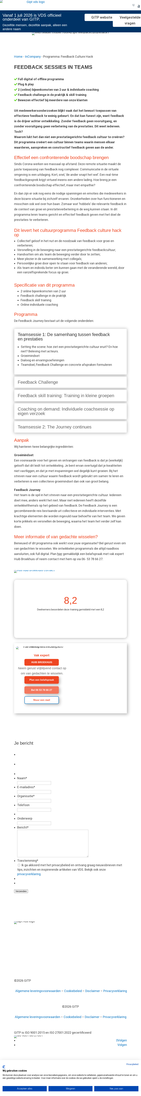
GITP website (101, 17)
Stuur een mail (41, 700)
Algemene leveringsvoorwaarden (38, 991)
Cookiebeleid (73, 991)
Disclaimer (92, 991)
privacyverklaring (29, 874)
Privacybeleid (132, 1064)
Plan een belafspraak (41, 679)
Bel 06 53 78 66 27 (41, 690)
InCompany (33, 56)
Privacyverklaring (115, 991)
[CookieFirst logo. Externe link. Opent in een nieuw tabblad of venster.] (4, 1066)
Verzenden (21, 891)
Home (18, 56)
